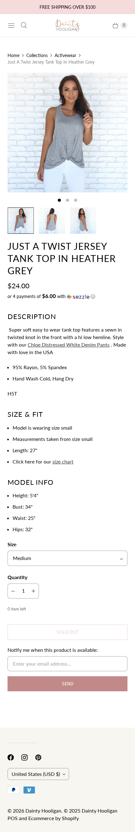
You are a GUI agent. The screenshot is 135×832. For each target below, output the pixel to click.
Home (13, 55)
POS (13, 818)
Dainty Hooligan (43, 811)
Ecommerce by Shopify (53, 818)
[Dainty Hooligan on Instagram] (28, 757)
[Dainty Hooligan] (67, 25)
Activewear (65, 55)
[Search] (24, 25)
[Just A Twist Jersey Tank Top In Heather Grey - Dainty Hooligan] (67, 132)
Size (12, 544)
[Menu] (11, 25)
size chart (62, 461)
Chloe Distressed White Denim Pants (69, 345)
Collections (37, 55)
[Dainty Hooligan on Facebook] (14, 757)
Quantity (17, 577)
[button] (67, 296)
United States (36, 774)
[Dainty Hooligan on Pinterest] (42, 757)
